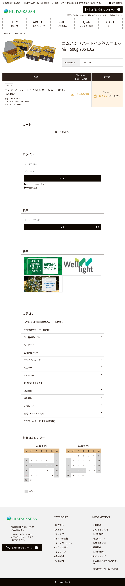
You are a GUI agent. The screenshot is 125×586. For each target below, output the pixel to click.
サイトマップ (99, 556)
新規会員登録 (117, 3)
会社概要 (97, 525)
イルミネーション (32, 375)
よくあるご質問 (86, 23)
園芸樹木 (59, 525)
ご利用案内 (62, 23)
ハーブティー (30, 344)
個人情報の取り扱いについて (105, 562)
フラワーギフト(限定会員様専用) (39, 421)
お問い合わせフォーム (103, 9)
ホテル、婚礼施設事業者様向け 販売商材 (43, 322)
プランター (60, 533)
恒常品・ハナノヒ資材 (34, 413)
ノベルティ (29, 405)
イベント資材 (61, 538)
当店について (99, 538)
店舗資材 (28, 390)
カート (110, 23)
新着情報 (97, 547)
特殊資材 (28, 398)
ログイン (103, 95)
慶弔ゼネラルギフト (33, 383)
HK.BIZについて (38, 23)
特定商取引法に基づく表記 (105, 568)
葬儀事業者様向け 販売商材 (37, 329)
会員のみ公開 (83, 94)
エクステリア (61, 547)
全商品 (5, 33)
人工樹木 (28, 367)
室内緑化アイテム (32, 352)
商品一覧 (14, 23)
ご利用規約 (98, 551)
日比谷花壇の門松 (32, 337)
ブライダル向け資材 (19, 33)
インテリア (60, 551)
